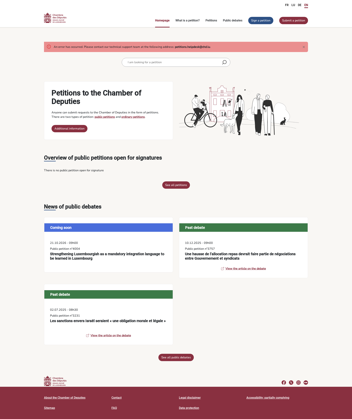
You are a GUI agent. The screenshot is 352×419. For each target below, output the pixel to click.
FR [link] (287, 5)
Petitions (211, 20)
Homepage (162, 20)
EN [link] (306, 5)
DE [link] (299, 5)
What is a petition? (187, 20)
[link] (108, 244)
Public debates (232, 20)
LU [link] (293, 5)
